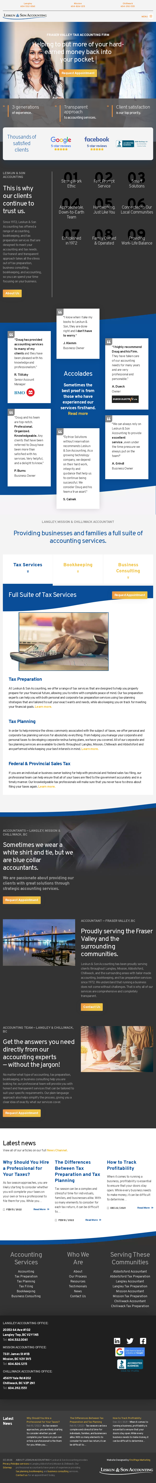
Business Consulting (26, 1296)
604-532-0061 (27, 5)
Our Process (78, 1277)
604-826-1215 (78, 5)
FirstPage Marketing (139, 1460)
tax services (22, 1464)
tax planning (22, 1471)
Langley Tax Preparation (130, 1286)
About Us (12, 294)
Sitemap (7, 1467)
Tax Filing (26, 1286)
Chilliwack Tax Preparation (130, 1306)
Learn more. (43, 707)
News (78, 1291)
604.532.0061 (18, 1340)
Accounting (26, 1272)
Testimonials (78, 1286)
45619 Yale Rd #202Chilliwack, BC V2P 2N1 (19, 1380)
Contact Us (91, 1007)
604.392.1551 (17, 1388)
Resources (77, 1282)
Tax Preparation (25, 680)
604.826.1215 (17, 1364)
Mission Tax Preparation (130, 1296)
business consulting (58, 1471)
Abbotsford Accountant (130, 1272)
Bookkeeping (26, 1291)
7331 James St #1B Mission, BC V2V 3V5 (17, 1356)
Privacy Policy (10, 1464)
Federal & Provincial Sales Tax (39, 764)
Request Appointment (78, 73)
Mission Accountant (130, 1291)
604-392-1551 (128, 5)
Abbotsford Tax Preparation (130, 1277)
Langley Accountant (130, 1282)
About (77, 1272)
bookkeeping (36, 1471)
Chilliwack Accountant (130, 1301)
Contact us (21, 1475)
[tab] (28, 570)
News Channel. (57, 1151)
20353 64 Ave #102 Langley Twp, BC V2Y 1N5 (20, 1332)
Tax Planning (22, 722)
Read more (78, 413)
